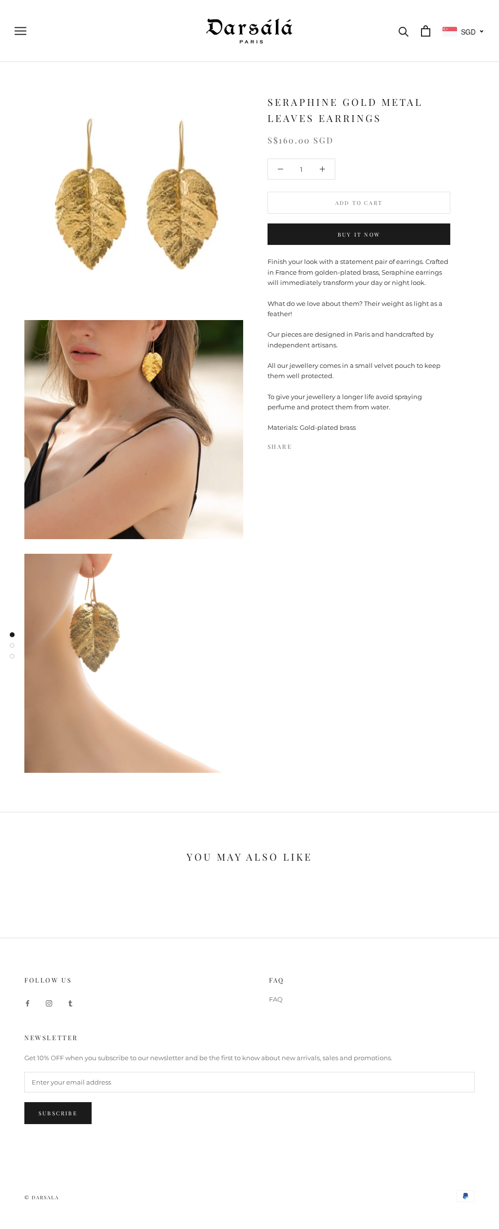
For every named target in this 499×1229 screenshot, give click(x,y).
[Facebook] (301, 444)
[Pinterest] (326, 444)
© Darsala (41, 1197)
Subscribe (57, 1113)
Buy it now (359, 234)
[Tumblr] (70, 1003)
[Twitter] (314, 444)
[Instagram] (49, 1003)
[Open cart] (425, 31)
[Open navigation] (20, 31)
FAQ (276, 999)
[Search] (404, 31)
